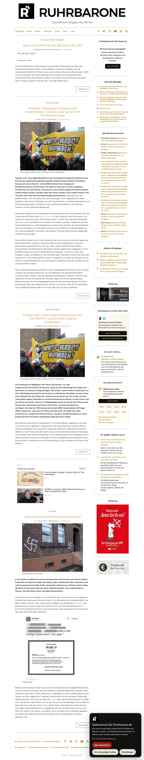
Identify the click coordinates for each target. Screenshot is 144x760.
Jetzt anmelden (113, 66)
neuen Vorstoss (46, 216)
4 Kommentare (65, 326)
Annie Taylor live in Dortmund (111, 105)
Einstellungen (128, 752)
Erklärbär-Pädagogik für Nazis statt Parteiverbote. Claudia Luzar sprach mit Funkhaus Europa (52, 112)
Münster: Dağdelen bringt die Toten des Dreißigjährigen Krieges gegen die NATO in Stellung (113, 99)
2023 (124, 407)
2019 (124, 412)
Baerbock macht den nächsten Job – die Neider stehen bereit (113, 87)
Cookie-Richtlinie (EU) (60, 747)
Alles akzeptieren (102, 745)
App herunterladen (112, 333)
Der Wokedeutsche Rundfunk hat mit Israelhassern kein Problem (115, 476)
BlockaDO (78, 603)
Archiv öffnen (112, 401)
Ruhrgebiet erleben (52, 741)
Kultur (57, 31)
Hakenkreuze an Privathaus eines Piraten (52, 517)
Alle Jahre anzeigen (106, 422)
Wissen (37, 31)
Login (72, 31)
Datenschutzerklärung (38, 747)
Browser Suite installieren (113, 338)
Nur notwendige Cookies (105, 752)
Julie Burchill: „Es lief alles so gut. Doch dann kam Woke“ (113, 458)
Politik (29, 31)
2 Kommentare (67, 49)
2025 (109, 407)
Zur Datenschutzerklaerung (104, 738)
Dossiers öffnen (105, 420)
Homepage (19, 31)
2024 (116, 407)
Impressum (21, 747)
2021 (109, 412)
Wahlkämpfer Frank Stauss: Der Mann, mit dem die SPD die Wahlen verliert (114, 166)
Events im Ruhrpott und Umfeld (29, 741)
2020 (116, 412)
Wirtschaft (48, 31)
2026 (102, 407)
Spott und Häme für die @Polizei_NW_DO (52, 45)
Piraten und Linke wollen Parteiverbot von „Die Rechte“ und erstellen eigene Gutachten (52, 318)
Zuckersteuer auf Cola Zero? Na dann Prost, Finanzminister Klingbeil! (114, 113)
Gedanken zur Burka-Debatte (112, 359)
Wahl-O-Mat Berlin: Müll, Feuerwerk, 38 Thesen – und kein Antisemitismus (114, 93)
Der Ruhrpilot (105, 108)
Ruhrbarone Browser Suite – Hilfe (85, 747)
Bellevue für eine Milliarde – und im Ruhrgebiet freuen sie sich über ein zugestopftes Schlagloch (113, 119)
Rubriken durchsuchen (107, 417)
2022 (102, 412)
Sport (65, 31)
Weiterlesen (83, 89)
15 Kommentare (64, 119)
